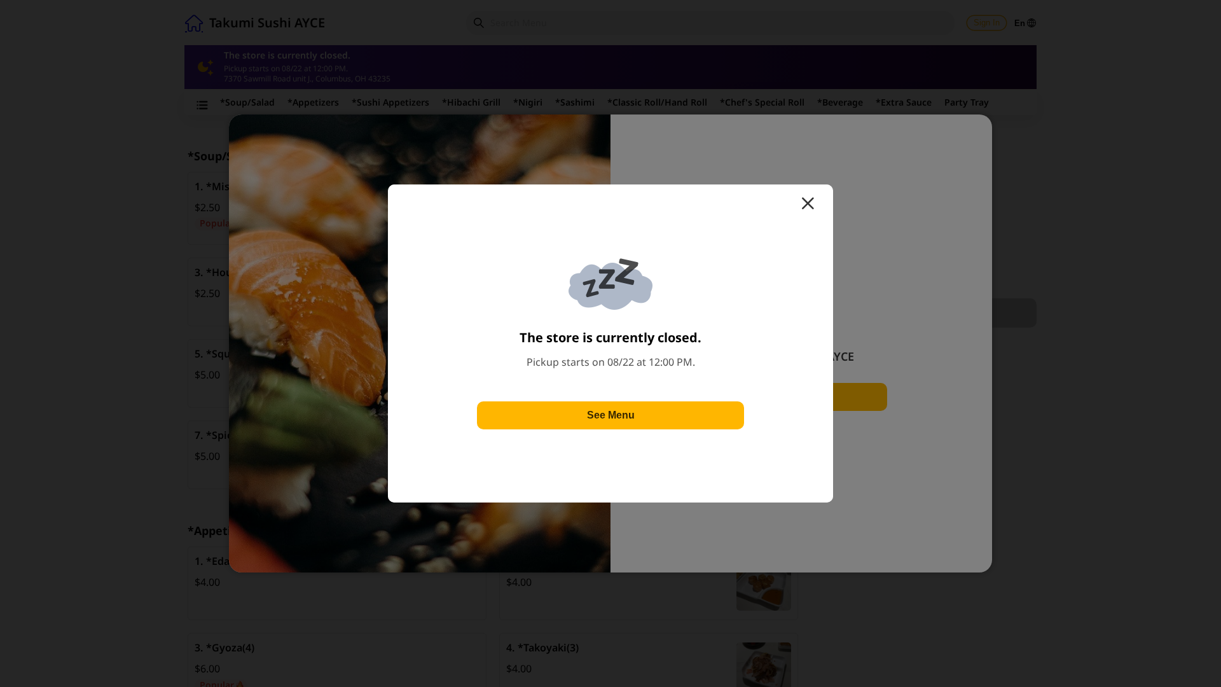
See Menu (611, 415)
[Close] (807, 203)
